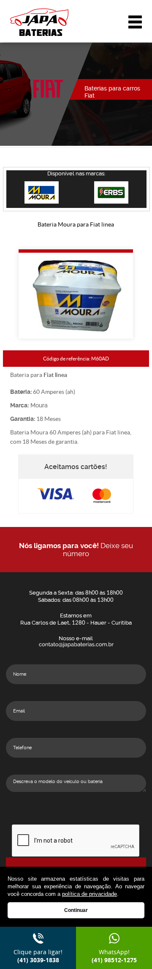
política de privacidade (89, 894)
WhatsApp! (114, 956)
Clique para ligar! (38, 956)
